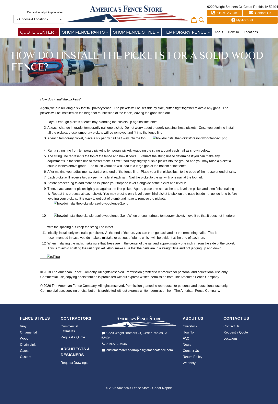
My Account (244, 20)
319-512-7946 (226, 13)
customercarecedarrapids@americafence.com (139, 350)
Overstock (190, 326)
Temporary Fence (188, 32)
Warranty (189, 363)
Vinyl (23, 326)
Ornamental (28, 332)
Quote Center (39, 32)
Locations (251, 32)
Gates (24, 350)
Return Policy (192, 357)
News (187, 344)
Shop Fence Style (137, 32)
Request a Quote (73, 337)
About (219, 32)
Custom (25, 357)
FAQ (186, 338)
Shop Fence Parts (86, 32)
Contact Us (262, 13)
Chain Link (28, 344)
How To (233, 32)
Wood (24, 338)
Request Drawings (74, 362)
